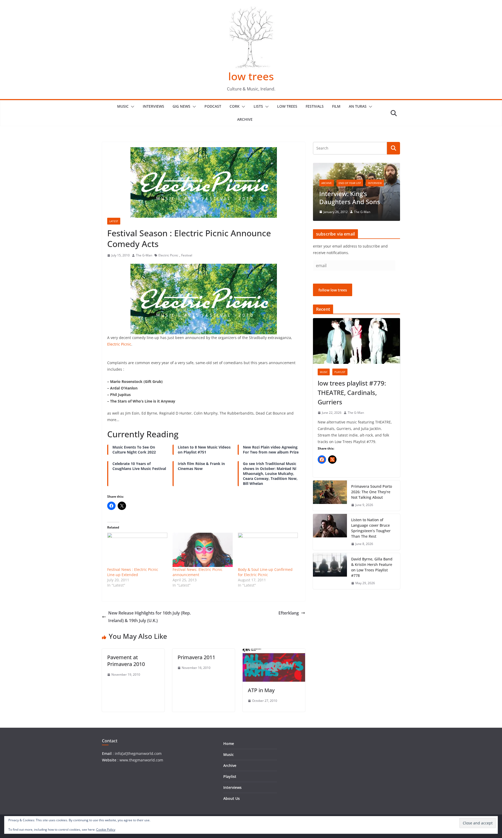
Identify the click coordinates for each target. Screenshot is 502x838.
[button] (131, 107)
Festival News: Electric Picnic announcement (198, 572)
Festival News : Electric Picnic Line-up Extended (132, 572)
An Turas (358, 106)
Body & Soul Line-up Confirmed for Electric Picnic (265, 572)
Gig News (181, 106)
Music (123, 106)
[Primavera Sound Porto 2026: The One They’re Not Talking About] (330, 495)
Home (228, 743)
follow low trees (332, 290)
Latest (113, 221)
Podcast (212, 106)
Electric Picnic (168, 255)
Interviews (153, 106)
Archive (245, 119)
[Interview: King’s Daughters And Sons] (356, 166)
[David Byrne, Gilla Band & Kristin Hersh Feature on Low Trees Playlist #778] (330, 571)
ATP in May (261, 690)
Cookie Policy (105, 829)
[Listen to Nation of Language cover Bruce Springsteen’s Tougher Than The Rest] (330, 532)
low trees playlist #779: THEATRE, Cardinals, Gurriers (352, 392)
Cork (234, 106)
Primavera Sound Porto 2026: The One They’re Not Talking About (371, 492)
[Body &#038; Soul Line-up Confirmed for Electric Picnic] (268, 550)
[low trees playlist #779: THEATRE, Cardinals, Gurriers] (356, 341)
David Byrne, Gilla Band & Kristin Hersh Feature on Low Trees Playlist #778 (371, 567)
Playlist (339, 372)
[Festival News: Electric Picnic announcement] (203, 550)
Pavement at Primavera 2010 (126, 661)
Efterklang (288, 613)
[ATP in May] (274, 652)
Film (336, 106)
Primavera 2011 (196, 657)
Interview (375, 183)
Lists (258, 106)
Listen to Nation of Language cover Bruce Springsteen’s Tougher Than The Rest (371, 528)
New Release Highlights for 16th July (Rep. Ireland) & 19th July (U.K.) (149, 616)
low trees (251, 76)
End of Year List (350, 183)
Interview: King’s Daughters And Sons (349, 197)
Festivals (315, 106)
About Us (231, 798)
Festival (186, 255)
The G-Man (144, 255)
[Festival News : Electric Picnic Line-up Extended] (137, 550)
